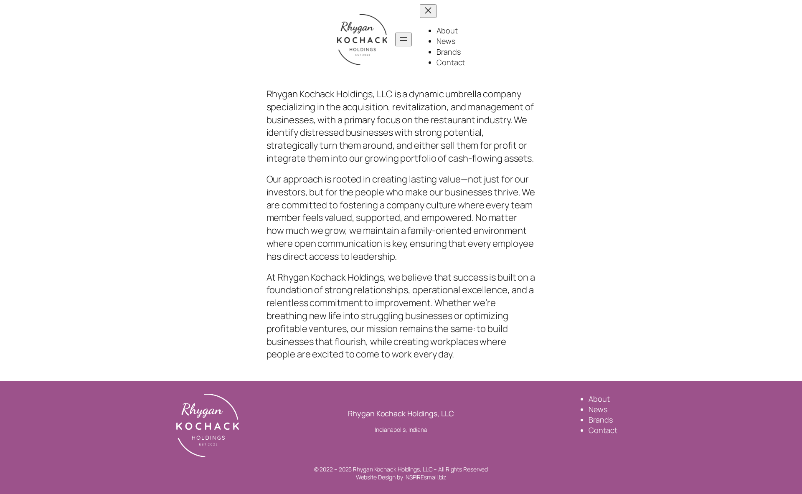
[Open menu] (403, 39)
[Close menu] (428, 11)
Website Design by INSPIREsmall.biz (401, 477)
